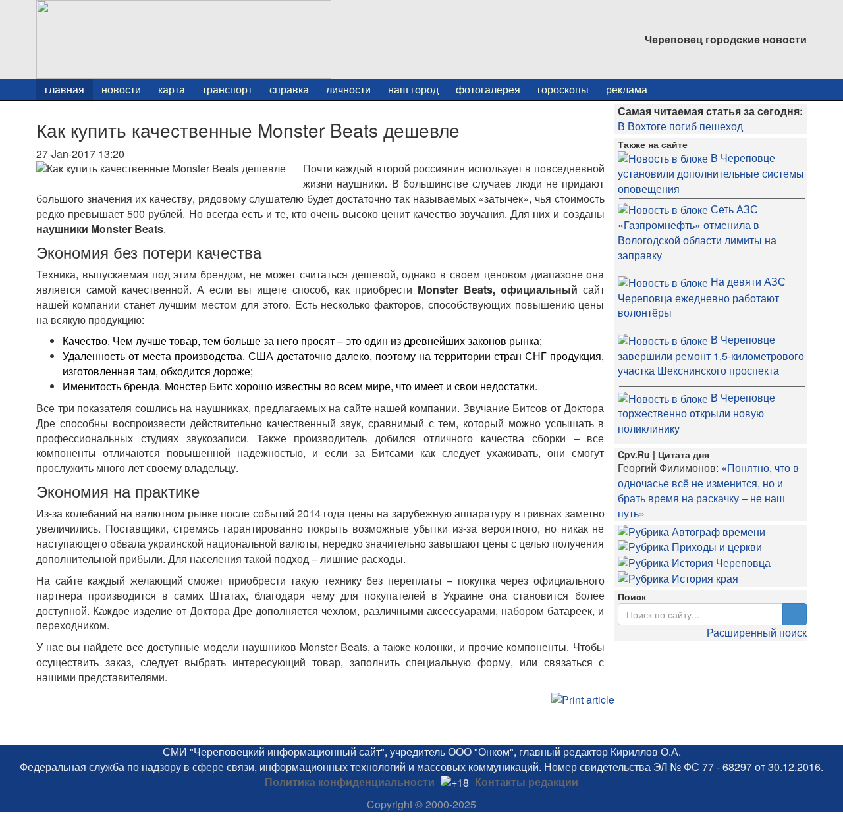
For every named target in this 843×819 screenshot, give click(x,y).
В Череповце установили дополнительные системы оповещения (711, 173)
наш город (413, 89)
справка (289, 89)
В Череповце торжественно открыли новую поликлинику (696, 413)
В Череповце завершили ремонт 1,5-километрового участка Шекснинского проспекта (711, 355)
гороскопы (563, 89)
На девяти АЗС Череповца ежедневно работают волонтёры (702, 297)
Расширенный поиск (757, 632)
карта (171, 89)
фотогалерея (488, 89)
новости (121, 89)
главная (64, 89)
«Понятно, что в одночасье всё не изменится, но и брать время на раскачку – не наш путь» (708, 490)
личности (348, 89)
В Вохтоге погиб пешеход (680, 126)
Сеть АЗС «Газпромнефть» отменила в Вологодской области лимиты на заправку (697, 232)
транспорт (227, 89)
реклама (626, 89)
